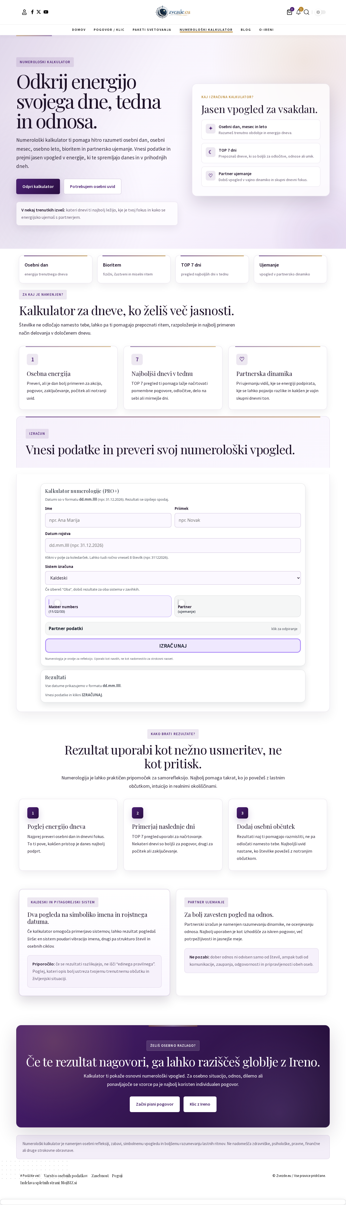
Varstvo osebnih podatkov (66, 1175)
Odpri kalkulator (38, 186)
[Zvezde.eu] (173, 12)
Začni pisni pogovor (155, 1104)
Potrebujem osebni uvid (92, 186)
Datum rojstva (58, 533)
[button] (24, 12)
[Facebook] (32, 12)
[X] (38, 12)
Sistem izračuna (59, 566)
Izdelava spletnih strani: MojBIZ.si (48, 1182)
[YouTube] (46, 12)
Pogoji (117, 1175)
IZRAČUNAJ (173, 645)
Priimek (181, 508)
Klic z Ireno (200, 1104)
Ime (48, 508)
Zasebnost (100, 1175)
